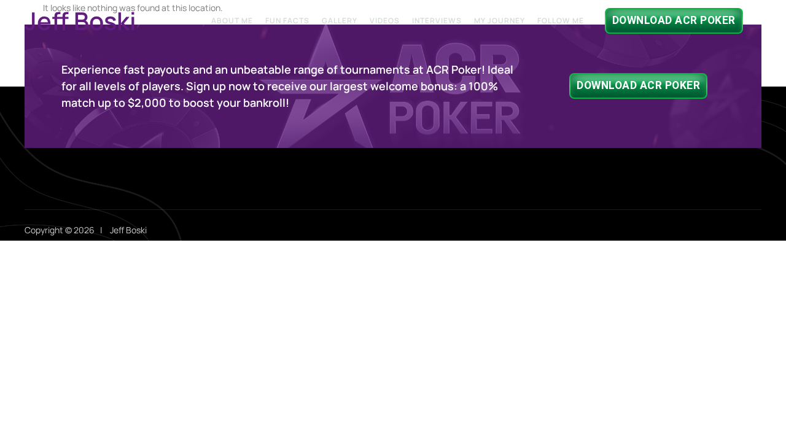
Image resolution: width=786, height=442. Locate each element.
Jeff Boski (80, 20)
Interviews (437, 20)
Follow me (560, 20)
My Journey (499, 20)
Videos (385, 20)
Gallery (339, 20)
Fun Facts (287, 20)
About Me (232, 20)
